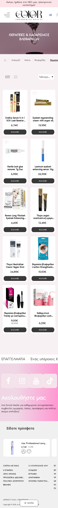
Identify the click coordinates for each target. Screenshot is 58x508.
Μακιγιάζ (16, 60)
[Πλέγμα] (8, 77)
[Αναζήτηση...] (17, 15)
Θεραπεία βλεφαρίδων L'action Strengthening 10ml (43, 266)
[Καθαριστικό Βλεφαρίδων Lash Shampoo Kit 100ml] (43, 297)
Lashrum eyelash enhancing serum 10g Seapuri (43, 168)
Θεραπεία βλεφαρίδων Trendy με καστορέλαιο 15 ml (15, 315)
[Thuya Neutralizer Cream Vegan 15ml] (15, 248)
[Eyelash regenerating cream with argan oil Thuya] (43, 102)
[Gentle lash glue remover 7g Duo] (15, 151)
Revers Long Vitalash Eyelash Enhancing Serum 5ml (15, 217)
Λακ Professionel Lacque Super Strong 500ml (34, 443)
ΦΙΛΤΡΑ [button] (30, 503)
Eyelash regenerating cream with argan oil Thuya (43, 119)
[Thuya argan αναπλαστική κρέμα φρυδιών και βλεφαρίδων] (43, 199)
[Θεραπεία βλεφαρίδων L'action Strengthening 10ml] (43, 248)
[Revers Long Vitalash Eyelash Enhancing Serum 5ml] (15, 199)
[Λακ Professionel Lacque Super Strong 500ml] (12, 447)
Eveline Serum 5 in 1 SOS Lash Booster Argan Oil (15, 119)
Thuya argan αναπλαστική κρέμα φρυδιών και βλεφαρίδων (43, 217)
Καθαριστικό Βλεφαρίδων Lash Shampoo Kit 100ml (43, 315)
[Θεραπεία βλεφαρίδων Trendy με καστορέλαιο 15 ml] (15, 297)
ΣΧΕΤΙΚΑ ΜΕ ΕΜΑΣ (11, 466)
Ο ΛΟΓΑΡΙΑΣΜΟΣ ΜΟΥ (38, 466)
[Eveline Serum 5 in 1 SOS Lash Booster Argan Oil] (15, 102)
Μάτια (27, 60)
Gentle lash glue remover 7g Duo (15, 168)
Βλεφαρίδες (40, 60)
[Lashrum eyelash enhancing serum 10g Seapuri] (43, 151)
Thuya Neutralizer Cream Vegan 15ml (15, 265)
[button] (15, 132)
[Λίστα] (16, 77)
